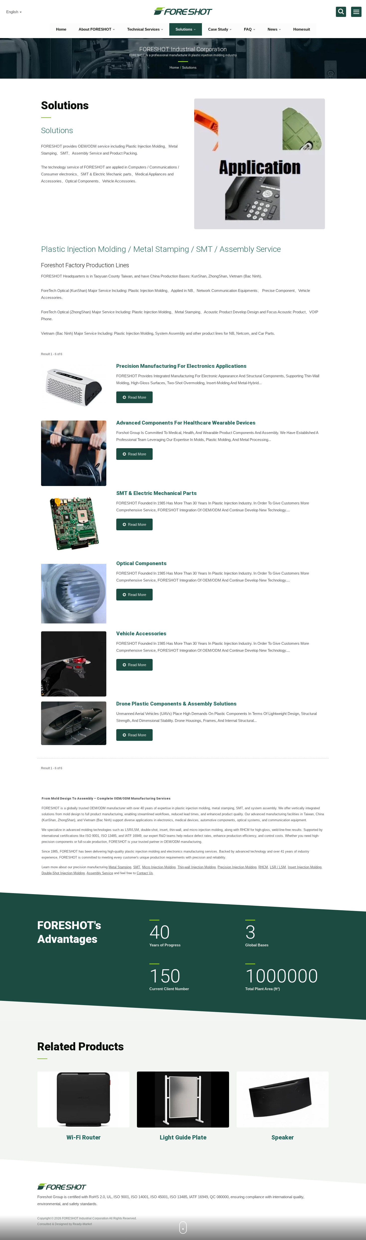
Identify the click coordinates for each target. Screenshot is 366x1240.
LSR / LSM (278, 867)
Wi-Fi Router (83, 1137)
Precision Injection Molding (237, 867)
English (12, 12)
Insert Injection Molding (304, 867)
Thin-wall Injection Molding (197, 867)
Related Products (80, 1046)
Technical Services (144, 29)
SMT (136, 867)
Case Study (218, 29)
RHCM (263, 867)
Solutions (184, 29)
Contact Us (145, 873)
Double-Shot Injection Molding (63, 873)
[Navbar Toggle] (356, 12)
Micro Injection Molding (159, 867)
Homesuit (301, 29)
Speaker (282, 1137)
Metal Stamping (120, 867)
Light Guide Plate (183, 1137)
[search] (341, 11)
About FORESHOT (95, 29)
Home (61, 29)
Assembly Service (100, 873)
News (273, 29)
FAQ (248, 29)
